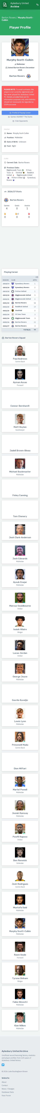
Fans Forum (6, 1095)
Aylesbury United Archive (15, 1051)
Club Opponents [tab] (21, 121)
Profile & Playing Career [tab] (21, 113)
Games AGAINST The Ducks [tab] (21, 117)
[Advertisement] (20, 249)
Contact (5, 1085)
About (4, 1082)
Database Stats (8, 1092)
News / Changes (8, 1089)
